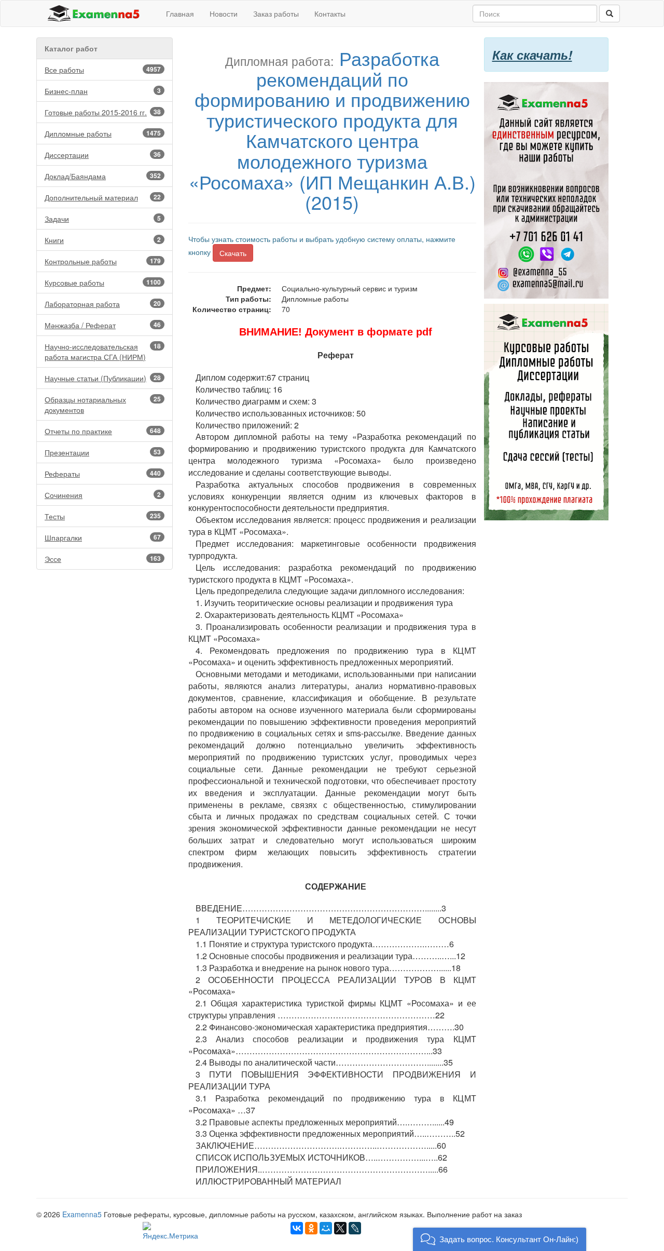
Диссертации (103, 155)
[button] (499, 1239)
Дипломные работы (103, 133)
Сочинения (103, 495)
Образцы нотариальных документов (103, 404)
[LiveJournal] (355, 1228)
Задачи (103, 218)
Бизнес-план (103, 91)
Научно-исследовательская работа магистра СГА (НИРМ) (103, 351)
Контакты (329, 13)
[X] (340, 1228)
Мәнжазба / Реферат (103, 325)
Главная (180, 13)
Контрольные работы (103, 261)
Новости (224, 13)
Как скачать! (532, 54)
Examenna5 (82, 1214)
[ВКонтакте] (296, 1228)
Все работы (103, 69)
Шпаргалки (103, 537)
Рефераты (103, 473)
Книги (103, 240)
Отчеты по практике (103, 431)
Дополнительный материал (103, 197)
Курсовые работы (103, 282)
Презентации (103, 452)
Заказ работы (276, 13)
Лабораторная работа (103, 304)
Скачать (232, 253)
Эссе (103, 559)
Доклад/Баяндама (103, 176)
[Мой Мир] (326, 1228)
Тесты (103, 516)
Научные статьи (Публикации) (103, 378)
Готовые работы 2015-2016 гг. (103, 112)
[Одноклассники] (311, 1228)
